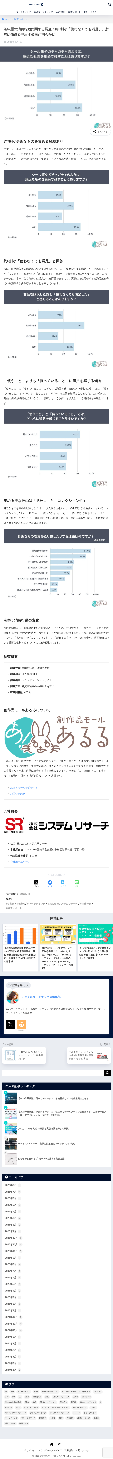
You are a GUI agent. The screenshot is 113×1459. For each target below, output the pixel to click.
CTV (7, 1397)
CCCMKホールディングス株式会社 (76, 1392)
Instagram (37, 1397)
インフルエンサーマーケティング (55, 1407)
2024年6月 (12, 1356)
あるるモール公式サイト (24, 787)
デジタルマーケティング (59, 1413)
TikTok (73, 1402)
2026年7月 (12, 1191)
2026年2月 (12, 1224)
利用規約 (68, 1450)
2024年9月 (12, 1336)
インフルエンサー (31, 1407)
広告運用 (70, 1418)
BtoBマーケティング (50, 1392)
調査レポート (74, 12)
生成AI (96, 1418)
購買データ (23, 1423)
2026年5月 (12, 1205)
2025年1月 (12, 1310)
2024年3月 (12, 1363)
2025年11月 (13, 1244)
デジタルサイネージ (38, 1413)
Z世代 (11, 903)
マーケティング (23, 12)
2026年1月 (12, 1231)
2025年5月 (12, 1284)
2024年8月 (12, 1343)
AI (6, 1392)
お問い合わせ (17, 793)
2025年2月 (12, 1303)
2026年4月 (12, 1211)
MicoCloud (86, 1397)
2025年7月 (12, 1271)
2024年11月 (13, 1323)
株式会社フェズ (83, 1418)
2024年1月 (12, 1370)
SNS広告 (63, 1402)
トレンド (76, 1413)
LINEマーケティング (61, 1397)
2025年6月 (12, 1277)
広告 (61, 1418)
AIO (12, 1392)
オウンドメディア (80, 1407)
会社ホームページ (20, 861)
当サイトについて (33, 1450)
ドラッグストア (90, 1413)
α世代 (21, 903)
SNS (34, 1402)
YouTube (8, 1407)
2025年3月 (12, 1297)
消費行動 (86, 903)
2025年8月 (12, 1264)
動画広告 (42, 1418)
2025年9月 (12, 1257)
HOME (58, 1444)
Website (21, 1030)
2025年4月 (12, 1290)
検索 (107, 1073)
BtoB (36, 1392)
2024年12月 (13, 1317)
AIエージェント (24, 1392)
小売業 (52, 1418)
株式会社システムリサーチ (63, 903)
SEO (27, 1402)
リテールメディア (28, 1418)
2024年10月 (13, 1330)
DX (13, 1397)
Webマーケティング (88, 1402)
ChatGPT (98, 1392)
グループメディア (53, 1450)
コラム (93, 12)
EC (85, 12)
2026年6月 (12, 1198)
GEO (27, 1397)
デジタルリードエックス (64, 4)
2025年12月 (13, 1237)
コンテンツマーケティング (15, 1413)
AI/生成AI (60, 12)
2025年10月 (13, 1251)
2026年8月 (12, 1185)
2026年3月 (12, 1218)
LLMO (75, 1397)
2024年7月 (12, 1350)
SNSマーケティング (43, 12)
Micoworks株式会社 (13, 1402)
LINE (47, 1397)
